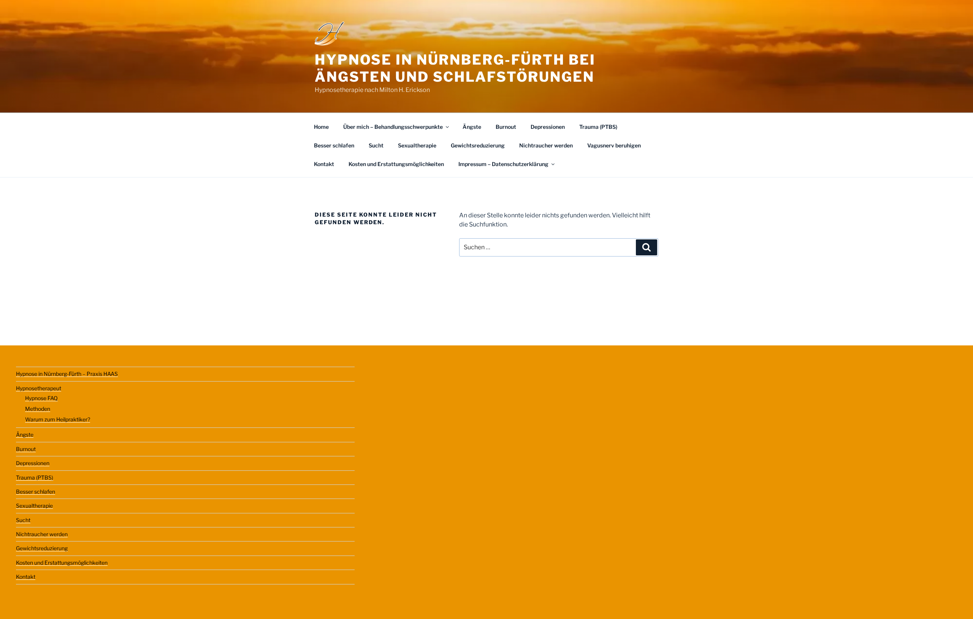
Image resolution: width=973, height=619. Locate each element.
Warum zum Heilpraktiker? (57, 419)
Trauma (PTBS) (598, 126)
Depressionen (548, 126)
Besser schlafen (334, 145)
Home (321, 126)
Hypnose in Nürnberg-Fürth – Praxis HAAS (67, 373)
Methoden (37, 408)
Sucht (376, 145)
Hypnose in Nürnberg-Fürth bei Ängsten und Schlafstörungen (455, 68)
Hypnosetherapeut (38, 388)
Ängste (472, 126)
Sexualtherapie (417, 145)
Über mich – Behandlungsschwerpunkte (393, 126)
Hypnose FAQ (41, 398)
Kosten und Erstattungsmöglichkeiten (396, 164)
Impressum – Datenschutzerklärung (503, 164)
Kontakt (324, 164)
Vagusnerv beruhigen (614, 145)
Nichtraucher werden (546, 145)
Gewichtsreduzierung (478, 145)
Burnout (506, 126)
